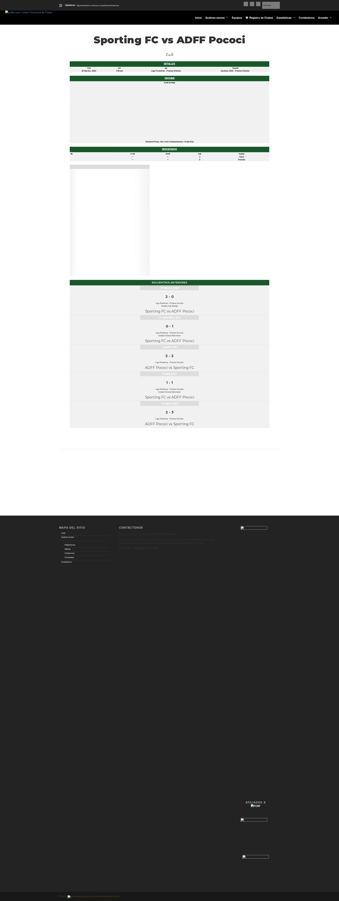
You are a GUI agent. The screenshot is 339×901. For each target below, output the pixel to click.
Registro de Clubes (261, 18)
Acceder (323, 18)
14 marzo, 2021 (169, 403)
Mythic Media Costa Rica (107, 896)
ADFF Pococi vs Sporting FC (169, 368)
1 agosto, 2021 (170, 346)
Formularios (69, 557)
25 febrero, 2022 (169, 287)
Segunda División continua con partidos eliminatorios (98, 5)
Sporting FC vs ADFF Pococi (169, 311)
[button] (226, 18)
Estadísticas (284, 18)
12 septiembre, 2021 (169, 317)
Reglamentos (70, 545)
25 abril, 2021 (169, 373)
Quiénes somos (215, 18)
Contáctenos (306, 18)
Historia (68, 549)
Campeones (70, 553)
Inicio (198, 18)
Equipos (237, 18)
